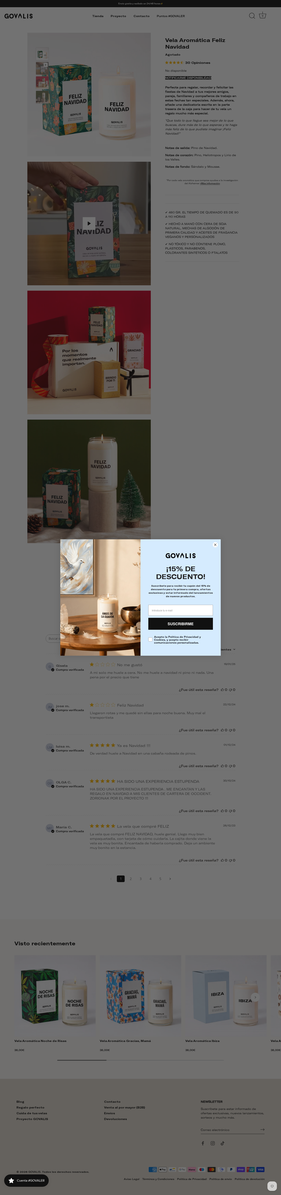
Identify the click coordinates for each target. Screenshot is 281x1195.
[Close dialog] (215, 544)
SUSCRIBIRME (181, 623)
